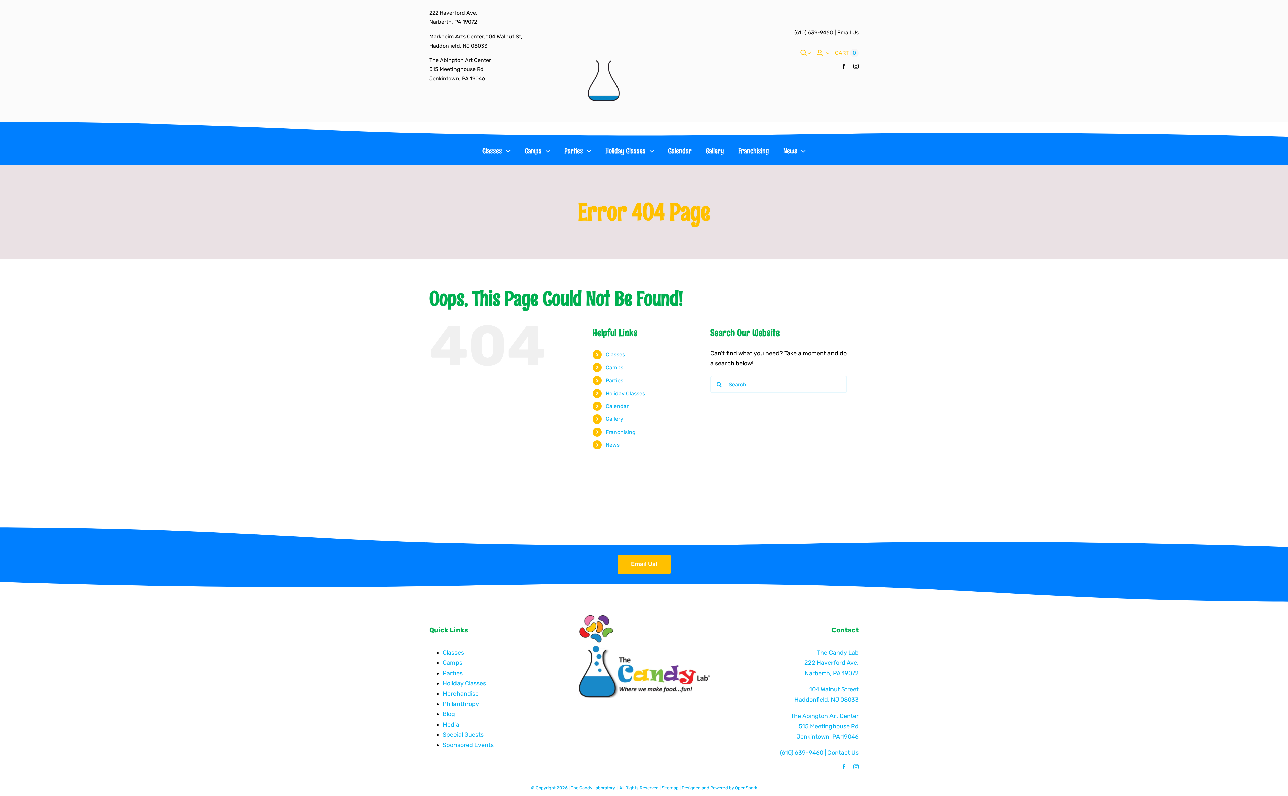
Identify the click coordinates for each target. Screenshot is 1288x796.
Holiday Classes (625, 393)
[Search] (803, 53)
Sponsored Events (468, 745)
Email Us (848, 32)
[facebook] (844, 66)
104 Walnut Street (834, 689)
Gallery (614, 419)
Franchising (621, 432)
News (613, 445)
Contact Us (843, 752)
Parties (614, 380)
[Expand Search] (809, 53)
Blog (449, 714)
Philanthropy (461, 704)
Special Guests (463, 734)
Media (451, 724)
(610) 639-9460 (813, 32)
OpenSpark (746, 787)
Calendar (617, 406)
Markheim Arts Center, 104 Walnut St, (475, 36)
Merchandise (461, 693)
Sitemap (670, 787)
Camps (614, 367)
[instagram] (856, 66)
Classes (615, 354)
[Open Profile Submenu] (826, 53)
